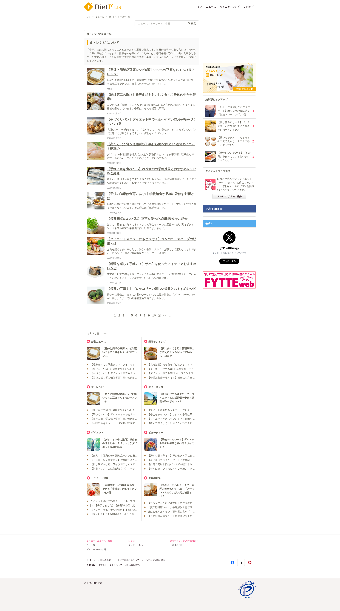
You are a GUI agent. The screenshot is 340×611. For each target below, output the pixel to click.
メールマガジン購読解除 (153, 560)
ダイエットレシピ (230, 6)
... (170, 315)
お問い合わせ (104, 560)
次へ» (162, 315)
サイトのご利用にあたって (126, 560)
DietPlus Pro (176, 545)
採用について (115, 565)
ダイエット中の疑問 (96, 549)
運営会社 (102, 565)
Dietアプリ (250, 6)
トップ (198, 6)
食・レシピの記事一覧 (119, 17)
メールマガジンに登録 (229, 196)
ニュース (211, 6)
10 (154, 315)
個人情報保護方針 (132, 565)
